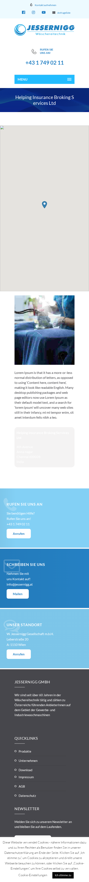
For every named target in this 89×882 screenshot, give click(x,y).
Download (25, 770)
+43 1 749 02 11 (44, 62)
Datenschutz (27, 795)
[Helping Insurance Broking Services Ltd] (44, 363)
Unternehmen (28, 760)
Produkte (25, 751)
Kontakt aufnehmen (45, 5)
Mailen (18, 594)
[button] (44, 204)
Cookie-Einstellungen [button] (32, 875)
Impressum (26, 777)
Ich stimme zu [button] (63, 875)
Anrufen (19, 533)
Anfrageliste (63, 12)
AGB (22, 786)
